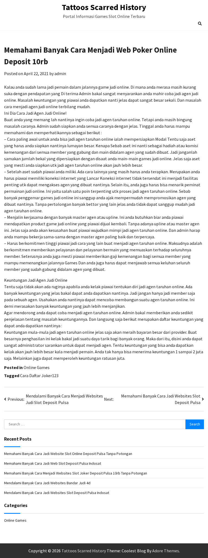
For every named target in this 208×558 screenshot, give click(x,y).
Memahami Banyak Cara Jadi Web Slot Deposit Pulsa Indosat (52, 463)
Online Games (37, 367)
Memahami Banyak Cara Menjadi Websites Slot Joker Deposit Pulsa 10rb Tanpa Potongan (75, 473)
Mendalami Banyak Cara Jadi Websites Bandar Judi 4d (47, 482)
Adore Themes (165, 550)
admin (60, 73)
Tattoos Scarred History (104, 7)
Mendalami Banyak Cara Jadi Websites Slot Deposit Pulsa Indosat (56, 492)
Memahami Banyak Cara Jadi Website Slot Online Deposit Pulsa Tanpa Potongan (68, 453)
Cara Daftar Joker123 (39, 375)
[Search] (200, 24)
